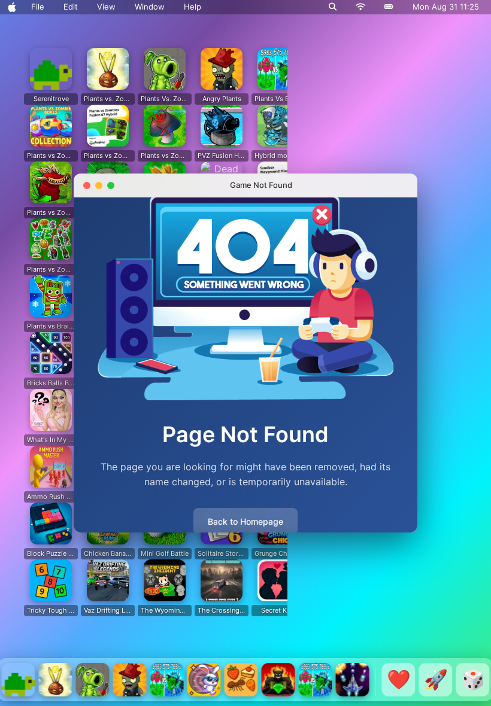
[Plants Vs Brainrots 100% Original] (167, 679)
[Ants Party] (241, 679)
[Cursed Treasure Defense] (278, 679)
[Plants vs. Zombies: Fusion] (55, 679)
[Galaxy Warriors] (352, 679)
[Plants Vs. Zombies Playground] (93, 679)
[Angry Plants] (130, 679)
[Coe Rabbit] (204, 679)
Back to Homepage (245, 521)
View (106, 6)
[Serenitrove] (18, 679)
